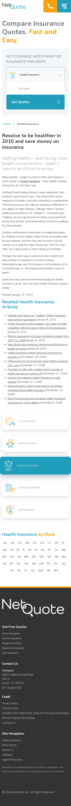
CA (35, 543)
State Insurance (11, 740)
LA (56, 550)
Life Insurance (10, 653)
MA (12, 557)
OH (26, 564)
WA (40, 571)
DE (56, 543)
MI (19, 557)
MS (34, 557)
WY (56, 571)
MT (49, 557)
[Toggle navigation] (64, 6)
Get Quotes (20, 102)
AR (27, 543)
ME (64, 550)
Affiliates (7, 755)
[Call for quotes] (50, 6)
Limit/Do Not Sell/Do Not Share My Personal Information (35, 713)
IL (24, 550)
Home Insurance (11, 638)
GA (5, 550)
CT (49, 543)
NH (64, 557)
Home (7, 124)
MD (4, 557)
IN (29, 550)
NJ (4, 564)
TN (11, 571)
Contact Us (9, 723)
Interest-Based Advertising (18, 718)
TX (19, 571)
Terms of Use (10, 708)
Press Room (9, 745)
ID (18, 550)
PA (49, 564)
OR (41, 564)
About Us (7, 750)
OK (34, 564)
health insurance (30, 181)
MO (41, 557)
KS (42, 550)
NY (11, 564)
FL (63, 543)
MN (26, 557)
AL (5, 543)
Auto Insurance (11, 633)
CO (42, 543)
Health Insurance (12, 643)
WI (48, 571)
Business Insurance (13, 648)
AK (12, 543)
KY (49, 550)
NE (56, 557)
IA (36, 550)
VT (26, 571)
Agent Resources (12, 760)
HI (11, 550)
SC (56, 564)
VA (33, 571)
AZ (20, 543)
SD (63, 564)
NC (19, 564)
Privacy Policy (10, 703)
